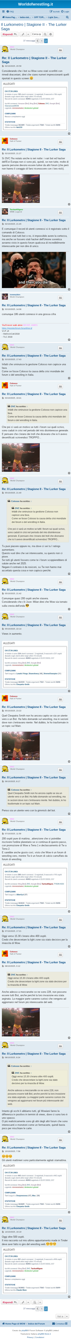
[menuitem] (10, 11)
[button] (37, 41)
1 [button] (41, 41)
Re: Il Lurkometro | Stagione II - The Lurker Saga (34, 60)
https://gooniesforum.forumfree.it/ (17, 328)
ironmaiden (15, 295)
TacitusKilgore (16, 209)
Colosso (13, 139)
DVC (12, 47)
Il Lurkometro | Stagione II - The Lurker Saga (34, 26)
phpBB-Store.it (44, 1334)
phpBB (25, 1330)
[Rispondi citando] (60, 50)
